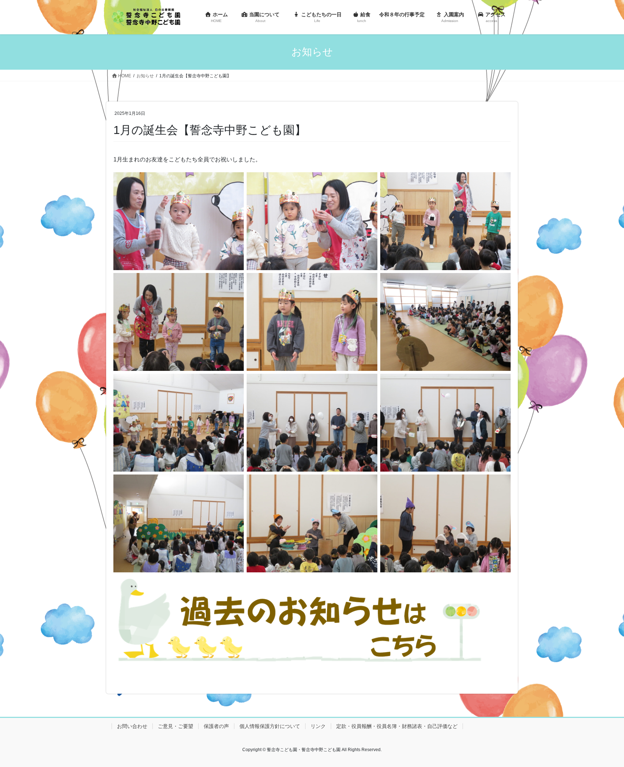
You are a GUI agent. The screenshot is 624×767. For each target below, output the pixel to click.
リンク (318, 726)
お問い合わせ (132, 726)
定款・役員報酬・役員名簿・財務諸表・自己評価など (397, 726)
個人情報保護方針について (269, 726)
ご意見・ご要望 (175, 726)
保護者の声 (216, 726)
